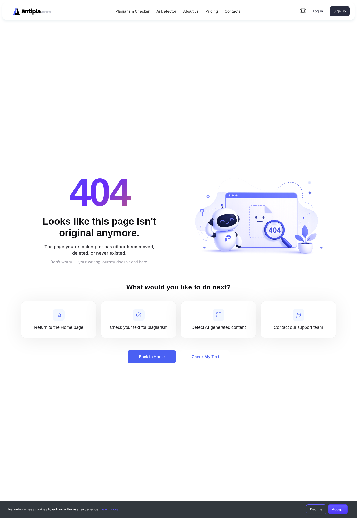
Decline (316, 509)
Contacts (232, 11)
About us (191, 11)
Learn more (109, 509)
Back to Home (152, 356)
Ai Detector (166, 11)
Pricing (211, 11)
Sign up (339, 11)
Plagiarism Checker (132, 11)
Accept (338, 509)
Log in (318, 11)
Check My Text (205, 356)
